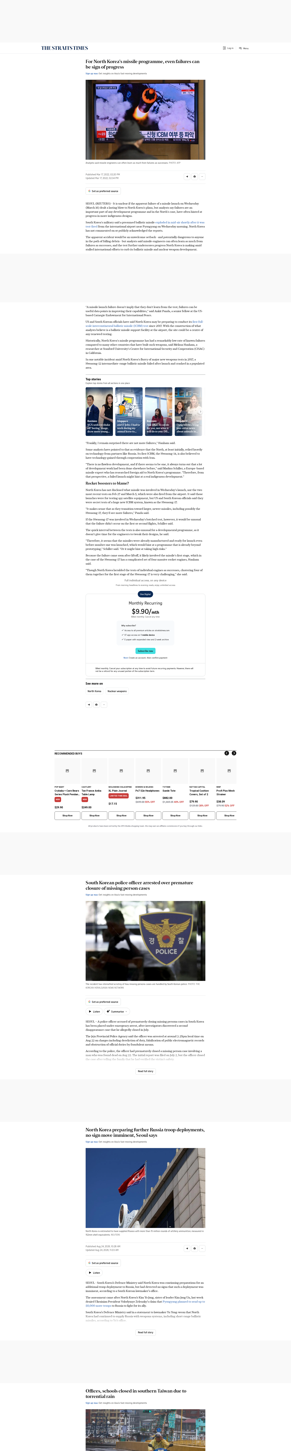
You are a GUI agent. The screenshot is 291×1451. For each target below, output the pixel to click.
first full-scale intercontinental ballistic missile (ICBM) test (145, 324)
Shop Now (67, 815)
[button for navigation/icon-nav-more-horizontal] (202, 176)
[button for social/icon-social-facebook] (194, 176)
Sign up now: (92, 73)
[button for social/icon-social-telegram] (187, 176)
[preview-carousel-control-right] (200, 411)
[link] (64, 48)
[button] (228, 48)
